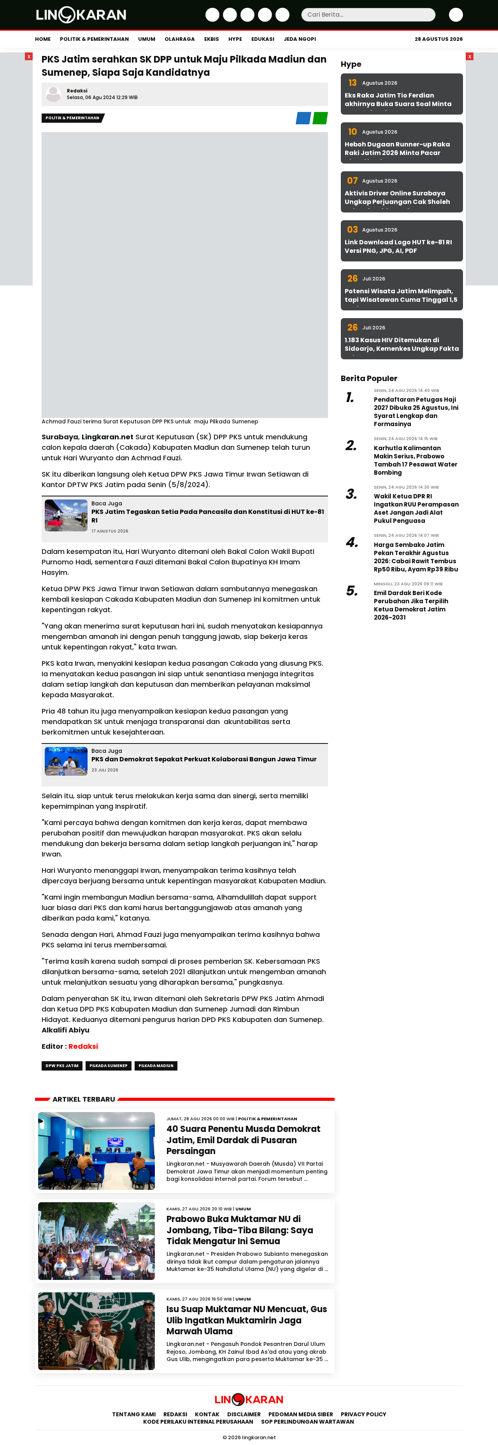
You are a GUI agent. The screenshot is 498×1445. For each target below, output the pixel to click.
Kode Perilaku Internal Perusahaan (198, 1422)
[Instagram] (246, 20)
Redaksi (77, 90)
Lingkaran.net (107, 437)
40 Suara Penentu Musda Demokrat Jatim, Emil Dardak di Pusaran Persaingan (244, 1140)
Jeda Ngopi (300, 39)
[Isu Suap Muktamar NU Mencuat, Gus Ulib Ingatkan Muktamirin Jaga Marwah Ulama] (96, 1331)
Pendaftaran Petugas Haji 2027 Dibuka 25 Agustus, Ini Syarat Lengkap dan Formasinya (416, 411)
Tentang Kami (134, 1414)
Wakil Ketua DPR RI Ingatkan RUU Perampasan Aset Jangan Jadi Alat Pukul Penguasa (416, 508)
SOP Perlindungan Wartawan (308, 1422)
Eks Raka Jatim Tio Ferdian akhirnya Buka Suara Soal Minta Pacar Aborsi (398, 104)
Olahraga (180, 39)
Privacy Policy (363, 1414)
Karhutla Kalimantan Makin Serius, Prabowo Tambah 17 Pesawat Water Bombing (416, 460)
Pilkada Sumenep (108, 1066)
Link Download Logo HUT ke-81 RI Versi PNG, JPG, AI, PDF (398, 246)
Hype (235, 39)
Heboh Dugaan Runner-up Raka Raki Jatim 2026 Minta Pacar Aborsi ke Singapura (397, 153)
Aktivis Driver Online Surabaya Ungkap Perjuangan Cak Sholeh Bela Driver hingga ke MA (397, 202)
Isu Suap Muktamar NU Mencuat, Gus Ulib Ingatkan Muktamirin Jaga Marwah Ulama (247, 1320)
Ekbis (211, 39)
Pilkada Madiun (156, 1066)
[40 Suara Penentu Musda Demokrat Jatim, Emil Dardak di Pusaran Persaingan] (96, 1151)
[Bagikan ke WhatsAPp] (320, 122)
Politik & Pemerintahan (94, 39)
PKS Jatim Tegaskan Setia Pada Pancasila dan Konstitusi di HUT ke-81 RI (207, 516)
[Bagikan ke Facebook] (304, 122)
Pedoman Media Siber (300, 1414)
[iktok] (264, 20)
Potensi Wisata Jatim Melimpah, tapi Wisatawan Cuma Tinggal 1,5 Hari (401, 300)
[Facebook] (211, 20)
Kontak (207, 1414)
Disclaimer (244, 1414)
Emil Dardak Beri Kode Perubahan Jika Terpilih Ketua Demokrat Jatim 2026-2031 (411, 605)
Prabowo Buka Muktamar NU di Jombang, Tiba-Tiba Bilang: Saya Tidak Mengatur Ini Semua (240, 1230)
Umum (146, 39)
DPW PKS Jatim (62, 1066)
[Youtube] (281, 20)
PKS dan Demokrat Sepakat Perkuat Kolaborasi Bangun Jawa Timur (204, 759)
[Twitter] (229, 20)
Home (43, 39)
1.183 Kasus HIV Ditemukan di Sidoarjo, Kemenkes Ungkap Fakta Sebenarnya (402, 349)
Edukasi (262, 39)
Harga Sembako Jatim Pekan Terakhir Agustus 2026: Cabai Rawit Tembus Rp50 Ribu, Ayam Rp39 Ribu (416, 557)
